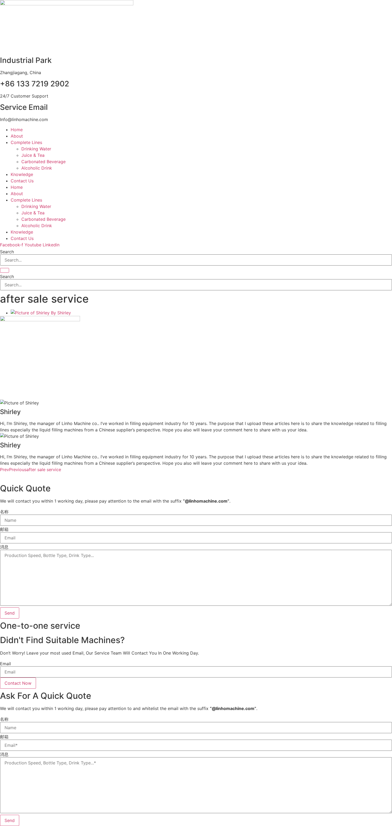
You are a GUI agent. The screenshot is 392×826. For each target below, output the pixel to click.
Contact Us (22, 180)
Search (7, 252)
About (17, 136)
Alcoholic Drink (36, 168)
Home (17, 129)
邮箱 (4, 529)
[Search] (4, 270)
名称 (4, 512)
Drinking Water (36, 148)
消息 (4, 547)
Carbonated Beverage (43, 161)
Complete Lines (26, 142)
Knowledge (22, 174)
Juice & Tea (33, 155)
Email (5, 663)
